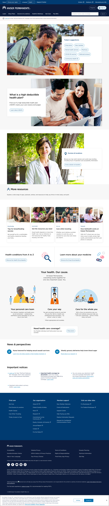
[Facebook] (12, 464)
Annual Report (37, 425)
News (34, 410)
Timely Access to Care (15, 417)
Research (35, 414)
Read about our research (68, 354)
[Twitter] (8, 464)
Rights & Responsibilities (62, 453)
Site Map (81, 456)
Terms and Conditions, (30, 504)
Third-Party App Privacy (62, 456)
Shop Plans (11, 13)
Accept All (88, 500)
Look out (7, 18)
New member (79, 45)
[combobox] (84, 13)
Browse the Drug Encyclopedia (70, 260)
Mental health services (71, 49)
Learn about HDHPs (16, 110)
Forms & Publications (63, 407)
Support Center (41, 2)
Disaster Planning (84, 450)
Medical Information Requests (65, 417)
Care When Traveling (15, 414)
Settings (78, 500)
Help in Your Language (13, 456)
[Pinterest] (21, 464)
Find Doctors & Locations (16, 407)
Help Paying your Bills (63, 414)
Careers (35, 428)
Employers (89, 2)
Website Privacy (35, 450)
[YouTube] (16, 464)
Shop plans (68, 45)
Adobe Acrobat (25, 486)
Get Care (48, 13)
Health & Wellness (37, 13)
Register (92, 7)
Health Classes (13, 410)
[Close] (106, 500)
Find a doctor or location (72, 164)
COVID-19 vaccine (70, 54)
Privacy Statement (40, 504)
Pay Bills (55, 13)
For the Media (37, 432)
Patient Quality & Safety (40, 407)
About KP (36, 404)
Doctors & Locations (23, 13)
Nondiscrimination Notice (14, 453)
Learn (4, 13)
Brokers (80, 2)
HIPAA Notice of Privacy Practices (41, 453)
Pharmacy (84, 49)
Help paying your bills (100, 2)
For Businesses (85, 404)
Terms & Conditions (60, 450)
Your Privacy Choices (37, 456)
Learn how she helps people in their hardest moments (28, 354)
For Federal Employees (87, 407)
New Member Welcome (63, 404)
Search (103, 13)
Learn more (50, 379)
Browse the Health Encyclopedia (16, 260)
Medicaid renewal (84, 54)
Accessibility (10, 450)
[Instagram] (25, 464)
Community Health (70, 58)
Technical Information (85, 453)
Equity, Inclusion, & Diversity (41, 422)
